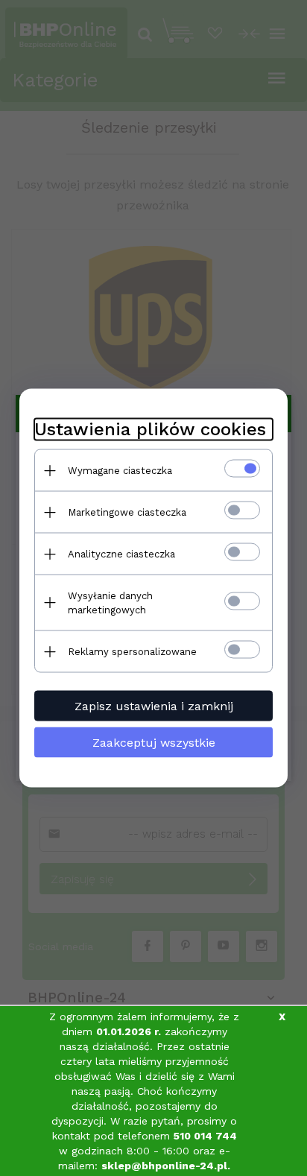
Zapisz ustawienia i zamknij (154, 706)
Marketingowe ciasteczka (127, 512)
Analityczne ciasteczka (121, 554)
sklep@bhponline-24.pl (164, 1166)
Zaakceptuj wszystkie (153, 743)
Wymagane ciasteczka (120, 470)
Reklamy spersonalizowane (132, 651)
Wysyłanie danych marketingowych (110, 603)
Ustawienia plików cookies (150, 429)
